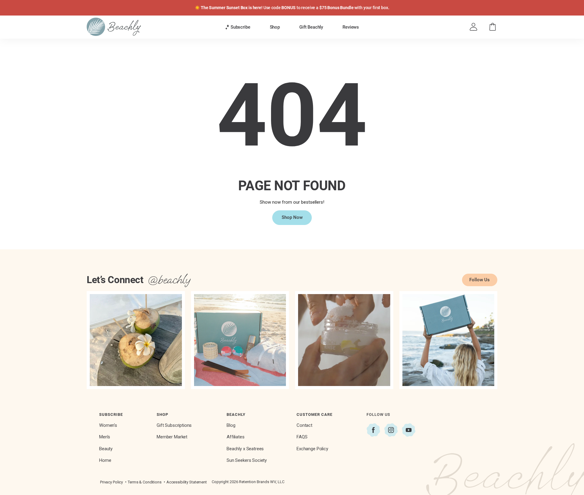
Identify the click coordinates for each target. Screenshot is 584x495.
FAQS (302, 437)
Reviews (350, 27)
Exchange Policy (312, 448)
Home (105, 460)
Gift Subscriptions (174, 425)
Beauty (106, 448)
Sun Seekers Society (247, 460)
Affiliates (236, 437)
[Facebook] (373, 430)
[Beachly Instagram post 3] (344, 340)
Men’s (104, 437)
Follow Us (479, 280)
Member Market (172, 437)
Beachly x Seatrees (245, 448)
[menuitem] (237, 27)
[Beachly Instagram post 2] (240, 340)
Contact (304, 425)
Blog (231, 425)
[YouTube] (408, 430)
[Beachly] (114, 27)
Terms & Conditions (145, 482)
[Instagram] (391, 430)
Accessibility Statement (186, 482)
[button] (237, 27)
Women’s (108, 425)
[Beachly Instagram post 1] (136, 340)
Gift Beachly (311, 27)
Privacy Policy (111, 482)
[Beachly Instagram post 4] (448, 340)
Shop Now (292, 217)
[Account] (473, 27)
